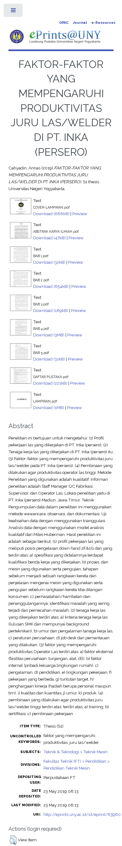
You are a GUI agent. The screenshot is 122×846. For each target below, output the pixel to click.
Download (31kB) (49, 358)
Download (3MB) (48, 334)
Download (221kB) (50, 383)
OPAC (64, 23)
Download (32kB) (49, 262)
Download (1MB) (48, 407)
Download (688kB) (51, 213)
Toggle (13, 11)
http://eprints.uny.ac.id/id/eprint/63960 (82, 814)
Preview (79, 213)
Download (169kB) (50, 310)
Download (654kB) (51, 286)
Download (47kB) (49, 237)
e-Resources (103, 23)
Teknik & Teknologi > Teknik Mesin (75, 751)
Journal (80, 23)
